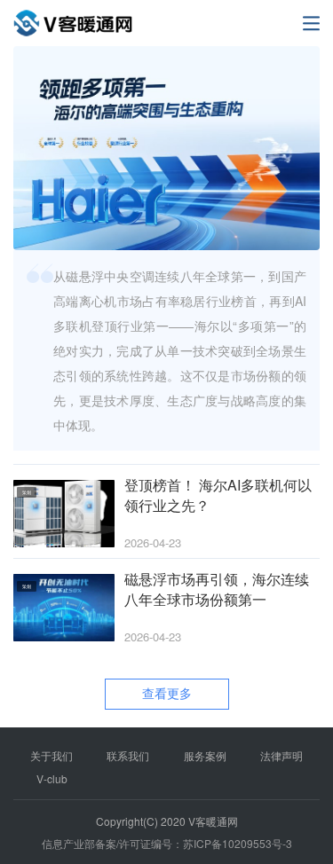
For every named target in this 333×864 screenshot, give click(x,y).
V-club (51, 778)
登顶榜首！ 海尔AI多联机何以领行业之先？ (218, 495)
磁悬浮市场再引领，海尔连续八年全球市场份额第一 (216, 589)
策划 (26, 492)
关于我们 (51, 755)
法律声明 (281, 755)
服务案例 (205, 755)
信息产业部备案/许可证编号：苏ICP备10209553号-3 (167, 843)
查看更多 (167, 693)
